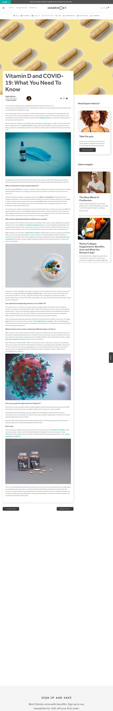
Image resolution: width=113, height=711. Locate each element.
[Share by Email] (67, 98)
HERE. (66, 1)
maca (67, 434)
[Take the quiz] (94, 121)
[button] (3, 8)
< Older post (11, 509)
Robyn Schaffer (11, 100)
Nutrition (12, 96)
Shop (11, 8)
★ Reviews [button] (110, 357)
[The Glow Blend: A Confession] (94, 182)
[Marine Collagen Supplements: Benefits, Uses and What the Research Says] (94, 228)
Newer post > (65, 509)
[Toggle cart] (107, 8)
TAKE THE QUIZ (87, 150)
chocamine (8, 436)
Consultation (21, 8)
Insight (32, 8)
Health (7, 96)
